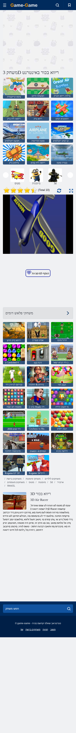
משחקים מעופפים (16, 482)
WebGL (11, 485)
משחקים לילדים (52, 478)
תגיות (45, 629)
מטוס (31, 482)
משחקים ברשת (14, 478)
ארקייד (60, 482)
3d (51, 482)
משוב (53, 629)
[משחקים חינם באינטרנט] (24, 5)
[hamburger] (4, 5)
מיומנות (42, 482)
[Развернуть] (71, 191)
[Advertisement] (36, 39)
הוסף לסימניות (40, 273)
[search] (69, 608)
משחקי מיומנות (33, 478)
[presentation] (6, 175)
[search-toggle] (57, 5)
